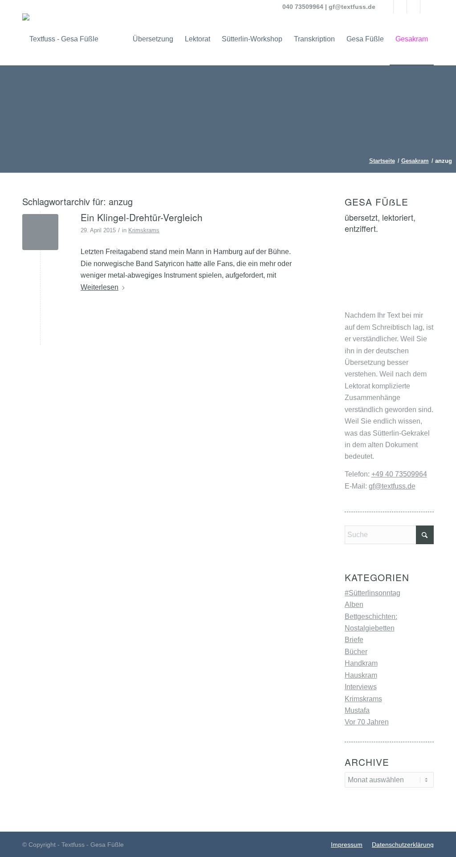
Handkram (361, 663)
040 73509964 (302, 6)
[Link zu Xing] (427, 6)
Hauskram (361, 675)
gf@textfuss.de (352, 6)
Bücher (356, 651)
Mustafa (357, 710)
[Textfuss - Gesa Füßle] (60, 39)
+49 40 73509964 (399, 474)
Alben (354, 604)
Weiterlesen (99, 287)
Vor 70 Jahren (367, 722)
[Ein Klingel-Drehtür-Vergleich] (40, 232)
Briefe (354, 639)
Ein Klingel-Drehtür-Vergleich (142, 217)
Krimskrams (143, 230)
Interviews (361, 687)
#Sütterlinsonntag (372, 593)
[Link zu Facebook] (386, 6)
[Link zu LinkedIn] (413, 6)
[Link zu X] (400, 6)
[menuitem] (153, 39)
